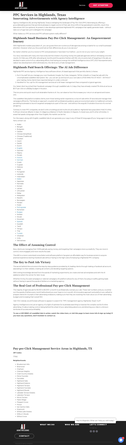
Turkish (20, 233)
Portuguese (21, 207)
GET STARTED (100, 5)
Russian (20, 212)
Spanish (20, 221)
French (19, 158)
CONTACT (24, 436)
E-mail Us (93, 428)
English (19, 148)
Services (82, 5)
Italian (19, 179)
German (20, 160)
